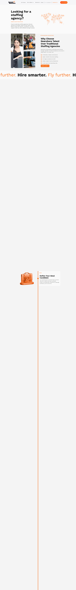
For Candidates (48, 2)
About (42, 2)
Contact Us (55, 2)
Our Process (23, 2)
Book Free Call (64, 2)
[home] (12, 2)
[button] (30, 2)
